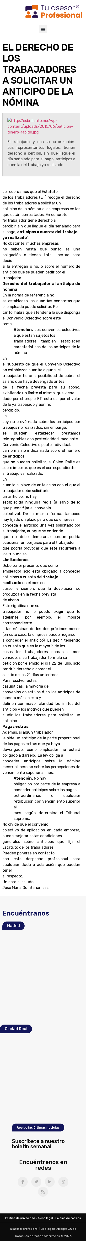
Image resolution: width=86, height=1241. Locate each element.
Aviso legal (45, 1218)
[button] (43, 29)
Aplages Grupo (66, 1228)
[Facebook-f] (23, 1182)
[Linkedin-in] (50, 1182)
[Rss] (43, 1192)
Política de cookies (68, 1218)
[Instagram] (63, 1182)
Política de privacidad (20, 1218)
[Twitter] (36, 1182)
